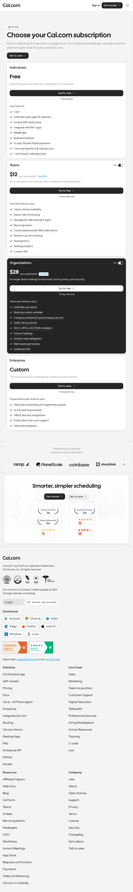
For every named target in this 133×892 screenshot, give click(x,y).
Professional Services (82, 715)
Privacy (73, 807)
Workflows (10, 841)
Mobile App (20, 132)
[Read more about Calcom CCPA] (27, 579)
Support (74, 800)
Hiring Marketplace (81, 722)
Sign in (96, 5)
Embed (7, 813)
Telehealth (75, 708)
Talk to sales (76, 848)
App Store (9, 855)
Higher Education (80, 702)
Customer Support (81, 695)
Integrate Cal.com (14, 715)
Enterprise (9, 708)
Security (74, 827)
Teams (7, 807)
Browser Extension (24, 138)
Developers (10, 827)
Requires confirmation (17, 862)
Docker (7, 764)
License (74, 820)
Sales (72, 674)
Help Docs (9, 786)
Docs (6, 695)
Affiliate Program (14, 779)
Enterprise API (12, 750)
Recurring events (14, 820)
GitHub (7, 757)
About (73, 786)
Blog (6, 793)
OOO (6, 834)
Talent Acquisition (80, 688)
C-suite (73, 743)
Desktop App (11, 736)
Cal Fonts (9, 800)
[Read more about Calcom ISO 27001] (7, 579)
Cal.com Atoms (13, 729)
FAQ (5, 743)
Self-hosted (11, 681)
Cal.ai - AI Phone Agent (18, 702)
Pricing (7, 688)
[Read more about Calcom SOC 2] (18, 579)
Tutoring (74, 736)
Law (71, 750)
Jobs (72, 779)
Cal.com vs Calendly (16, 883)
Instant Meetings (14, 848)
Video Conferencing (16, 876)
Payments (9, 869)
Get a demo (76, 841)
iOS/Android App (14, 674)
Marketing (75, 681)
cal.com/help (52, 659)
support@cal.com (26, 659)
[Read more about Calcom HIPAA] (48, 579)
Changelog (76, 834)
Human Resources (80, 729)
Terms (73, 813)
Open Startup (77, 793)
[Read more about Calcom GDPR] (36, 579)
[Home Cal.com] (11, 5)
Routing (8, 722)
